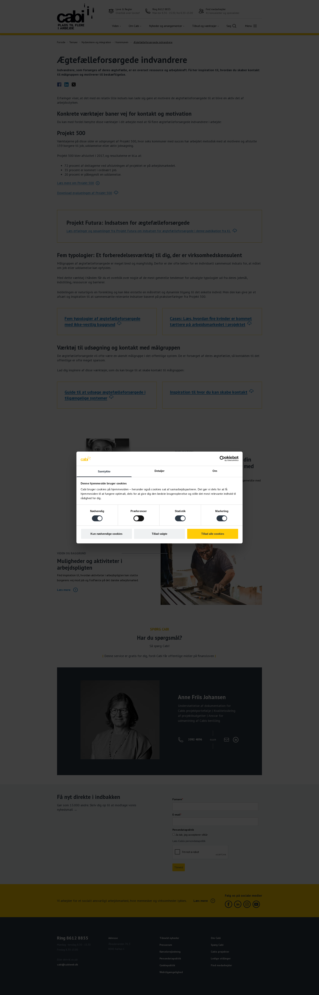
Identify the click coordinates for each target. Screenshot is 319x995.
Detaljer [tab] (160, 470)
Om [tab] (214, 470)
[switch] (138, 518)
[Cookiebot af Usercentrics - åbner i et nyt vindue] (222, 458)
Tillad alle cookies (212, 533)
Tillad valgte (159, 533)
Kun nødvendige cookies (106, 533)
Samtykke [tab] (104, 471)
